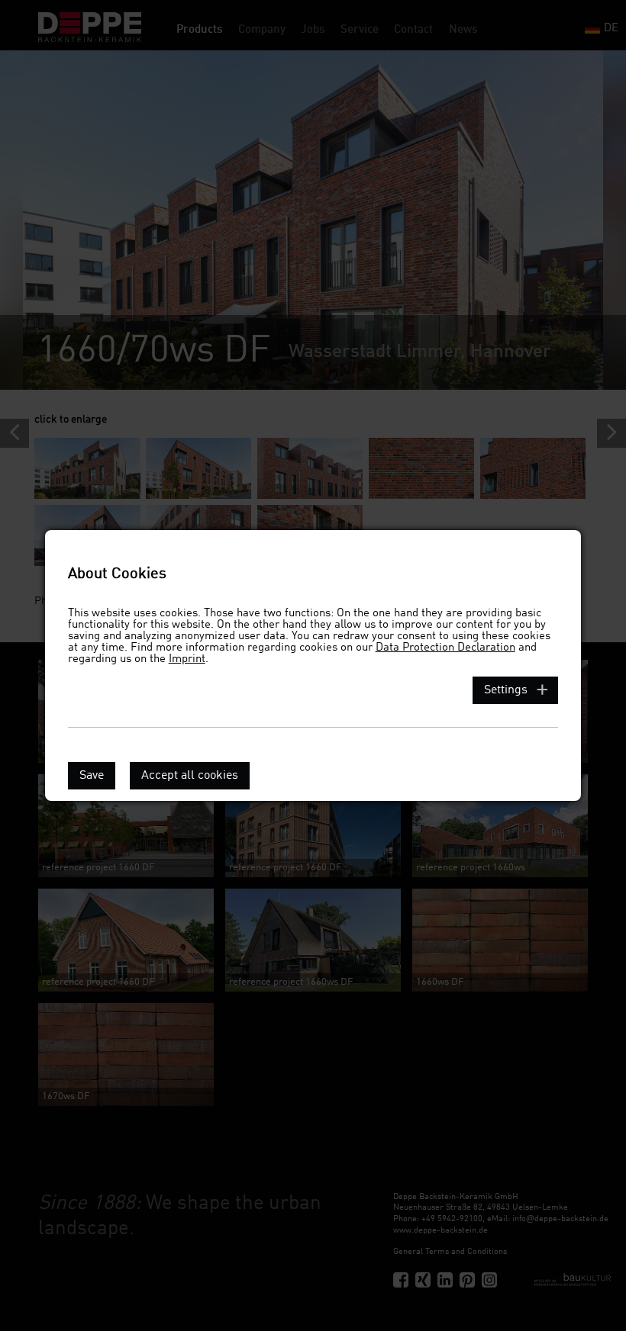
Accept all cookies (189, 776)
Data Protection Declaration (445, 648)
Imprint (187, 659)
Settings (506, 690)
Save (91, 776)
